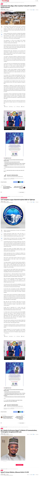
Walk (13, 401)
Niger (21, 170)
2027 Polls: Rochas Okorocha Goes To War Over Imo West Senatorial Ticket (15, 396)
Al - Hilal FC (9, 400)
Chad (11, 170)
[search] (36, 0)
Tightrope (11, 401)
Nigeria (21, 400)
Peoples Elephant (6, 401)
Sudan (9, 401)
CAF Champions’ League (14, 400)
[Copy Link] (32, 9)
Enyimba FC (18, 400)
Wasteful (16, 401)
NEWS (2, 428)
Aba (7, 400)
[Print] (33, 9)
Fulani (17, 170)
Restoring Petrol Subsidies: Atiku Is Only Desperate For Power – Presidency (15, 163)
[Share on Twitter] (31, 9)
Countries (13, 170)
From (15, 170)
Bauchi (7, 170)
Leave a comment (22, 192)
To (5, 171)
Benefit (10, 170)
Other (4, 171)
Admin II (4, 9)
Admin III (4, 201)
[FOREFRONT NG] (5, 1)
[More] (34, 9)
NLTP (23, 170)
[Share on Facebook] (29, 9)
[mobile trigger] (1, 1)
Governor (20, 170)
